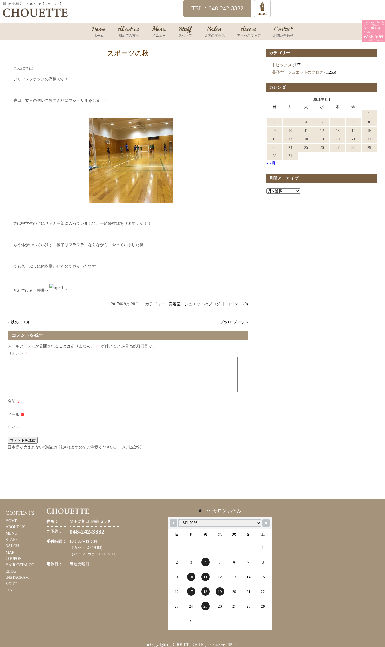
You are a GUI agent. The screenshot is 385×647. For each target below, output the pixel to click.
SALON (12, 546)
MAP (10, 552)
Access (249, 31)
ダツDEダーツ (232, 322)
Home (98, 31)
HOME (11, 521)
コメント (18, 353)
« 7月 (270, 163)
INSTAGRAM (17, 577)
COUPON (14, 559)
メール (16, 414)
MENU (11, 533)
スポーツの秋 (128, 53)
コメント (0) (237, 304)
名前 (14, 401)
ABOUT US (15, 527)
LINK (10, 590)
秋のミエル (20, 322)
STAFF (11, 540)
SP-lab (233, 644)
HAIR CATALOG (20, 565)
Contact (283, 31)
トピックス (282, 65)
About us (129, 31)
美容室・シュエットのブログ (194, 304)
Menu (159, 31)
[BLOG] (262, 14)
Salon (214, 31)
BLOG (11, 571)
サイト (13, 427)
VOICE (12, 584)
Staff (185, 31)
